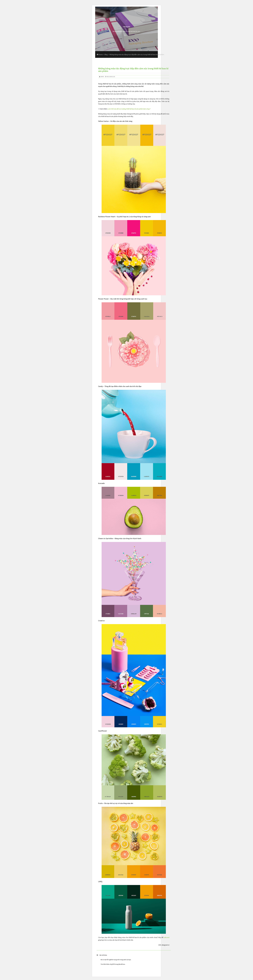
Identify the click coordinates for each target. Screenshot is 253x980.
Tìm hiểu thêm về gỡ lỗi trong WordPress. (113, 964)
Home (100, 54)
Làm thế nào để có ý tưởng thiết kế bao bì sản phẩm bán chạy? (129, 109)
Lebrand (166, 937)
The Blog (126, 27)
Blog (106, 54)
